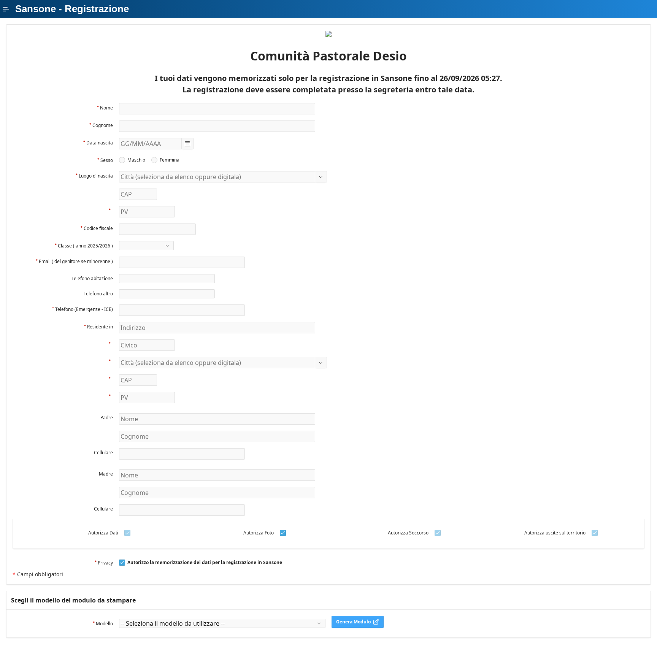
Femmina (169, 160)
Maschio (136, 160)
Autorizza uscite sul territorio (555, 533)
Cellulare (103, 452)
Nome (106, 108)
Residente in (100, 326)
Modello (104, 623)
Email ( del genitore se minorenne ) (76, 261)
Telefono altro (98, 293)
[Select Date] (187, 143)
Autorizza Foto (258, 533)
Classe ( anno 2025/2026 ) (85, 246)
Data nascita (99, 143)
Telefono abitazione (92, 278)
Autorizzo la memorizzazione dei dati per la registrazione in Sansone (204, 563)
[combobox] (150, 143)
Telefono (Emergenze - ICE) (84, 309)
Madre (106, 474)
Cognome (102, 125)
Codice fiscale (98, 228)
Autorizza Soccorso (408, 533)
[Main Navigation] (6, 9)
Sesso (106, 160)
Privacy (105, 563)
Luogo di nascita (96, 176)
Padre (106, 417)
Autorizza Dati (103, 533)
